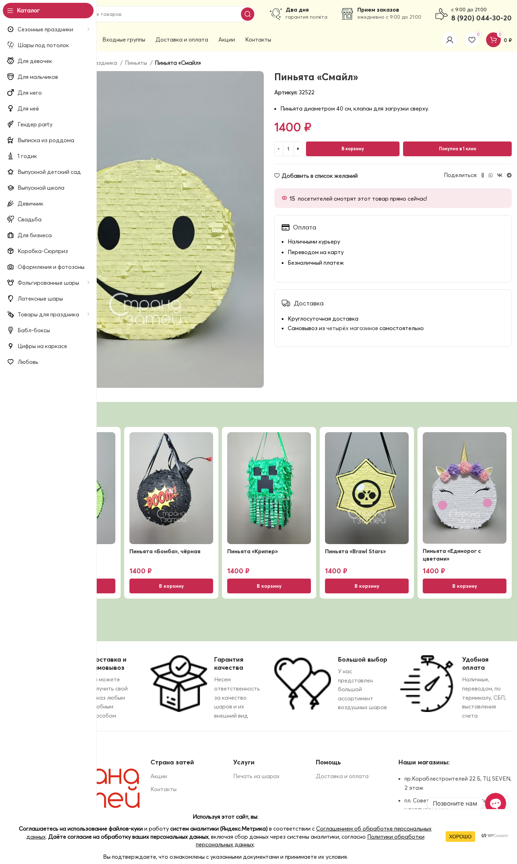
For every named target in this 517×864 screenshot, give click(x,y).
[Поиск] (247, 14)
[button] (171, 586)
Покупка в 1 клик (457, 148)
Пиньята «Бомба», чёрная (164, 551)
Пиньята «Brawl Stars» (355, 551)
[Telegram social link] (509, 175)
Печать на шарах (256, 776)
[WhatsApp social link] (490, 175)
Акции (159, 776)
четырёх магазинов (352, 328)
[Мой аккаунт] (450, 40)
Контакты (164, 789)
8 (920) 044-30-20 (481, 17)
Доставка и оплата (342, 776)
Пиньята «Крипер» (252, 551)
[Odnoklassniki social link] (482, 175)
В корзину (353, 148)
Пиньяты (136, 62)
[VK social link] (500, 175)
